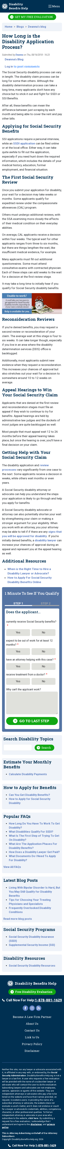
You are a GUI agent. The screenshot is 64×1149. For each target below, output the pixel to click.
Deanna (19, 54)
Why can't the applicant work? (23, 689)
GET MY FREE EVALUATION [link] (34, 17)
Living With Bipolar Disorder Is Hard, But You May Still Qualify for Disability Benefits (34, 891)
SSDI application (24, 143)
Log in (9, 66)
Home (8, 26)
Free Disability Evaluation (33, 992)
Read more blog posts (17, 918)
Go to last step (34, 721)
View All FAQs (12, 867)
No (43, 632)
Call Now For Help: (34, 1000)
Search (46, 747)
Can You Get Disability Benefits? (29, 795)
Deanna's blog (37, 26)
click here (33, 1118)
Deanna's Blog (14, 59)
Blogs (20, 26)
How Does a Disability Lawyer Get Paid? (34, 852)
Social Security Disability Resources (32, 965)
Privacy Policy (32, 1044)
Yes (18, 632)
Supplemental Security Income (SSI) (32, 945)
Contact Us (32, 1030)
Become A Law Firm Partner (32, 1017)
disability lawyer (45, 540)
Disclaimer (32, 1051)
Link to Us (32, 1037)
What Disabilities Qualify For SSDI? (31, 831)
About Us (32, 1023)
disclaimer (36, 1124)
